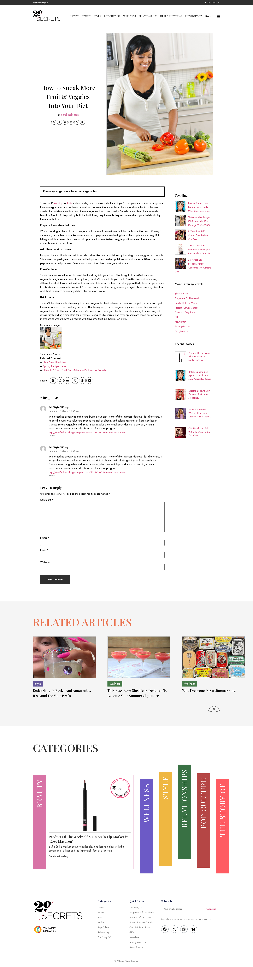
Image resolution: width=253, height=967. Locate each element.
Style (97, 16)
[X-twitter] (174, 929)
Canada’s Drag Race (185, 312)
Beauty (86, 16)
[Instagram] (184, 929)
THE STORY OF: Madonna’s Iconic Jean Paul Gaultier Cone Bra (199, 249)
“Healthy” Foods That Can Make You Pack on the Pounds (74, 370)
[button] (53, 122)
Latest (74, 16)
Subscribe (211, 909)
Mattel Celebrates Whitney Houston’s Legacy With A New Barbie (198, 413)
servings (59, 203)
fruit (69, 203)
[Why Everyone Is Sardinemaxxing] (213, 657)
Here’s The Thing (171, 16)
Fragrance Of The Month (187, 298)
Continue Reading (58, 856)
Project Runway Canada (187, 307)
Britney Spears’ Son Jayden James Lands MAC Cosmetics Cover (199, 207)
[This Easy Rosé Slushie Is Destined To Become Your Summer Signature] (138, 657)
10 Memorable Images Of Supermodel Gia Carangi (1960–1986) (199, 221)
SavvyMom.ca (181, 331)
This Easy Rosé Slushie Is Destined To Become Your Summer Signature (137, 693)
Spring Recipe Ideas (54, 366)
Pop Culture (112, 16)
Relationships (148, 16)
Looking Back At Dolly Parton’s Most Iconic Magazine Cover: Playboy (199, 394)
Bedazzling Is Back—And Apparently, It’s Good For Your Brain (62, 693)
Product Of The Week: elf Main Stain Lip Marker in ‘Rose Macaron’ (199, 356)
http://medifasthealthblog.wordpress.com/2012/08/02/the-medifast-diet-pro (87, 432)
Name (44, 537)
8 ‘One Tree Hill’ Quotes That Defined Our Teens (198, 235)
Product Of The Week (186, 303)
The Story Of (193, 16)
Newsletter (180, 321)
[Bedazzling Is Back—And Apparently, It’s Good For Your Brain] (64, 657)
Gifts (177, 317)
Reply (52, 435)
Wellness (129, 16)
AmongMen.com (183, 326)
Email (44, 550)
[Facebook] (165, 929)
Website (45, 562)
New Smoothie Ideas (54, 362)
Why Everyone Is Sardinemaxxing (209, 690)
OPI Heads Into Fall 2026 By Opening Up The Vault (199, 432)
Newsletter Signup (40, 2)
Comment (46, 500)
